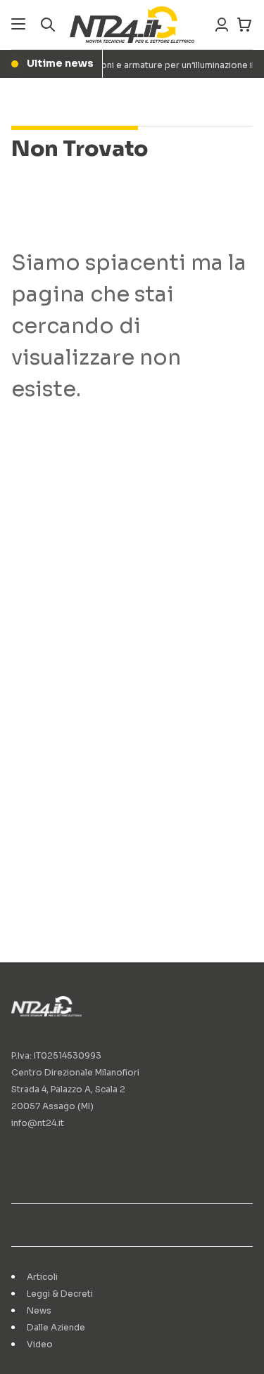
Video (40, 1344)
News (39, 1310)
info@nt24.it (37, 1123)
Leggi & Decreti (60, 1293)
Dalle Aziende (56, 1327)
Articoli (42, 1276)
